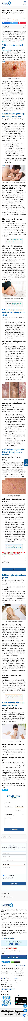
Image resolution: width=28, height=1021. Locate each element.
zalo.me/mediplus (5, 994)
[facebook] (2, 991)
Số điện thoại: (5, 562)
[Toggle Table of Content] (22, 27)
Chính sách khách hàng (7, 1011)
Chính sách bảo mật (21, 1011)
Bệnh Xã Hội (16, 20)
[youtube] (7, 991)
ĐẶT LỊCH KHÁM (14, 957)
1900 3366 (12, 948)
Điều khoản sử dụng (14, 1013)
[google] (4, 991)
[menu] (25, 3)
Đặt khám (26, 464)
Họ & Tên (4, 556)
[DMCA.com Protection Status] (15, 962)
